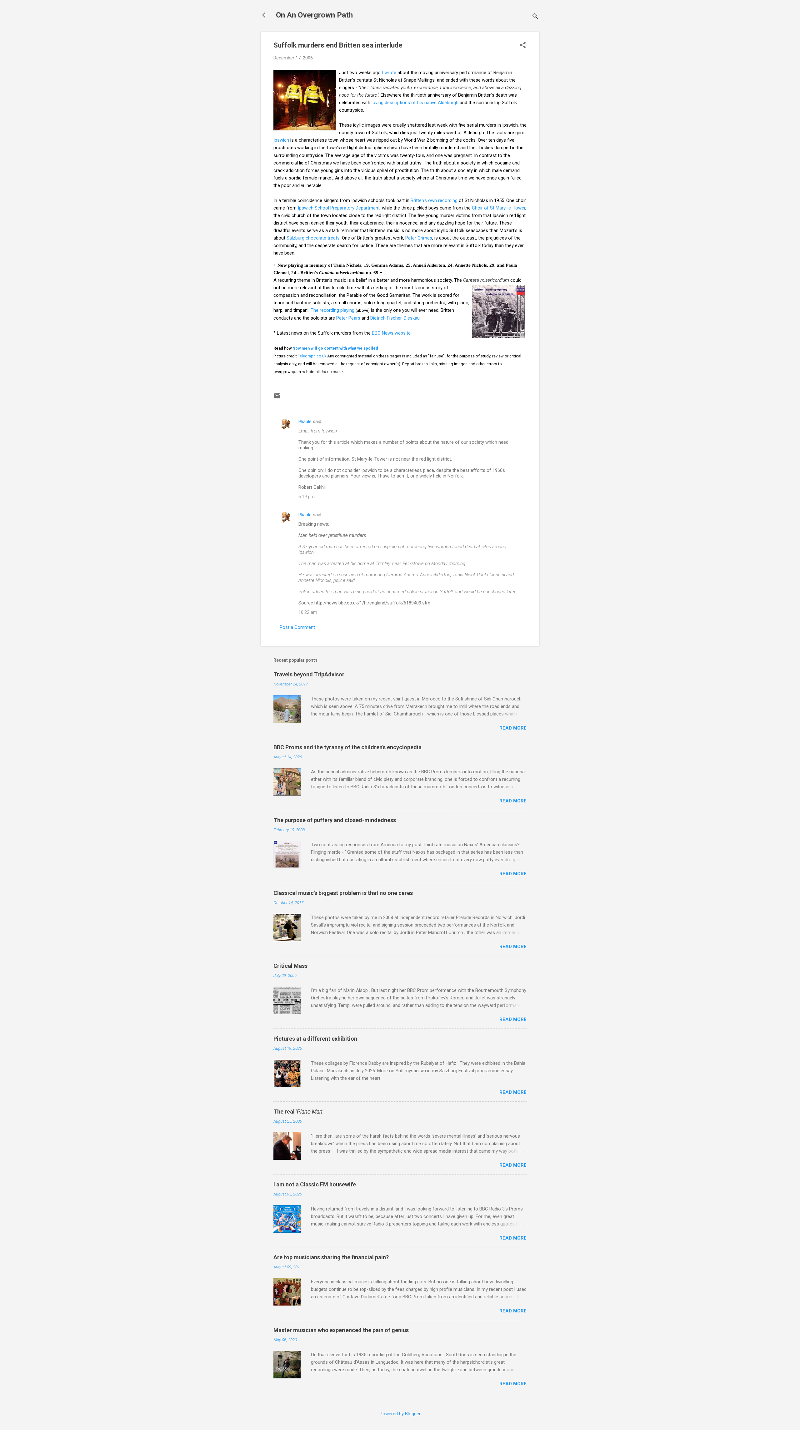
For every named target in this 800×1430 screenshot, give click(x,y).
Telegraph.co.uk (312, 356)
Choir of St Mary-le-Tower (498, 208)
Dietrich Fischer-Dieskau (395, 318)
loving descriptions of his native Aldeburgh (415, 102)
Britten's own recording (434, 200)
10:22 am (307, 612)
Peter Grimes (418, 238)
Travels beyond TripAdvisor (308, 674)
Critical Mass (290, 966)
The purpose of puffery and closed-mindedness (334, 820)
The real (298, 1111)
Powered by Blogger (400, 1414)
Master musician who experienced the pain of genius (341, 1330)
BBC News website (391, 333)
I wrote (389, 72)
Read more (513, 728)
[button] (523, 45)
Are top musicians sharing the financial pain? (331, 1257)
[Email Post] (277, 398)
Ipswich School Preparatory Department (339, 208)
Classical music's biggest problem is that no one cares (343, 893)
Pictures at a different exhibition (315, 1038)
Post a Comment (297, 627)
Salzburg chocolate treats (313, 238)
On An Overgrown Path (314, 15)
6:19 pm (306, 496)
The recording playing (332, 310)
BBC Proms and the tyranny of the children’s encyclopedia (347, 747)
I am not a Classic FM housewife (314, 1184)
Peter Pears (348, 318)
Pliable (305, 421)
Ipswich (281, 140)
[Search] (535, 17)
